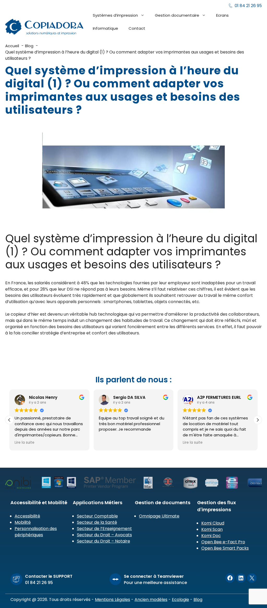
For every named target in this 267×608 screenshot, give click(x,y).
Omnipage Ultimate (159, 516)
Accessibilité (27, 516)
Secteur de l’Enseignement (104, 529)
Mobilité (23, 522)
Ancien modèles (151, 600)
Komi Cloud (212, 523)
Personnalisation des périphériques (36, 532)
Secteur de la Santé (97, 522)
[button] (258, 420)
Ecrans (222, 15)
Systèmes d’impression (115, 15)
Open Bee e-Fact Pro (223, 542)
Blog (197, 600)
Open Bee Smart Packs (225, 548)
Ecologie (180, 600)
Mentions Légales (112, 600)
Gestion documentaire (177, 15)
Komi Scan (212, 529)
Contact (137, 28)
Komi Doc (211, 536)
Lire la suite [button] (24, 442)
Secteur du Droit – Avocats (104, 535)
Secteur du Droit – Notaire (103, 541)
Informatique (105, 28)
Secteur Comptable (97, 516)
